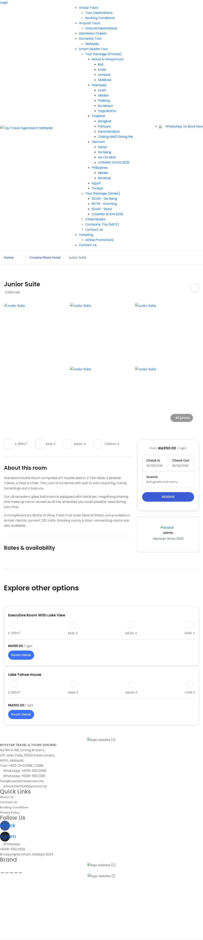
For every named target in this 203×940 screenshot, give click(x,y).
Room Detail (21, 655)
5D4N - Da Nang (104, 198)
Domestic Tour (90, 38)
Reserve (168, 497)
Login (4, 2)
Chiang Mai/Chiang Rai (115, 136)
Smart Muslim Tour (93, 49)
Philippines (100, 167)
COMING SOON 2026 (113, 162)
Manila (103, 173)
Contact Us (94, 229)
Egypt (96, 183)
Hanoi (102, 147)
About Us (6, 797)
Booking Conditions (100, 18)
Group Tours (88, 7)
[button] (160, 126)
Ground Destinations (101, 28)
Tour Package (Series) (102, 193)
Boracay (104, 178)
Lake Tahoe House (24, 674)
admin (168, 532)
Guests (152, 477)
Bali (100, 64)
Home (8, 257)
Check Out (180, 460)
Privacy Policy (9, 812)
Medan (103, 95)
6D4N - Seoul (102, 209)
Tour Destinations (99, 13)
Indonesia (99, 85)
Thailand (98, 116)
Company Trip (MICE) (102, 224)
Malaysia (92, 43)
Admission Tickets (93, 33)
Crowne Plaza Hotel (44, 257)
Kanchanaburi (109, 131)
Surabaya (105, 105)
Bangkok (104, 121)
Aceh (102, 90)
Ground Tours (89, 23)
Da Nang (104, 152)
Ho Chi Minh (107, 157)
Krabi (102, 69)
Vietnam (98, 142)
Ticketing (86, 234)
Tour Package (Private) (103, 54)
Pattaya (104, 126)
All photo (182, 418)
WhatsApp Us (176, 126)
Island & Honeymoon (108, 59)
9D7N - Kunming (104, 203)
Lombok (104, 74)
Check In (153, 460)
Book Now (195, 126)
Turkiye (97, 188)
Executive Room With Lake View (36, 615)
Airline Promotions (99, 240)
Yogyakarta (107, 111)
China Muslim (95, 219)
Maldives (104, 80)
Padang (104, 100)
